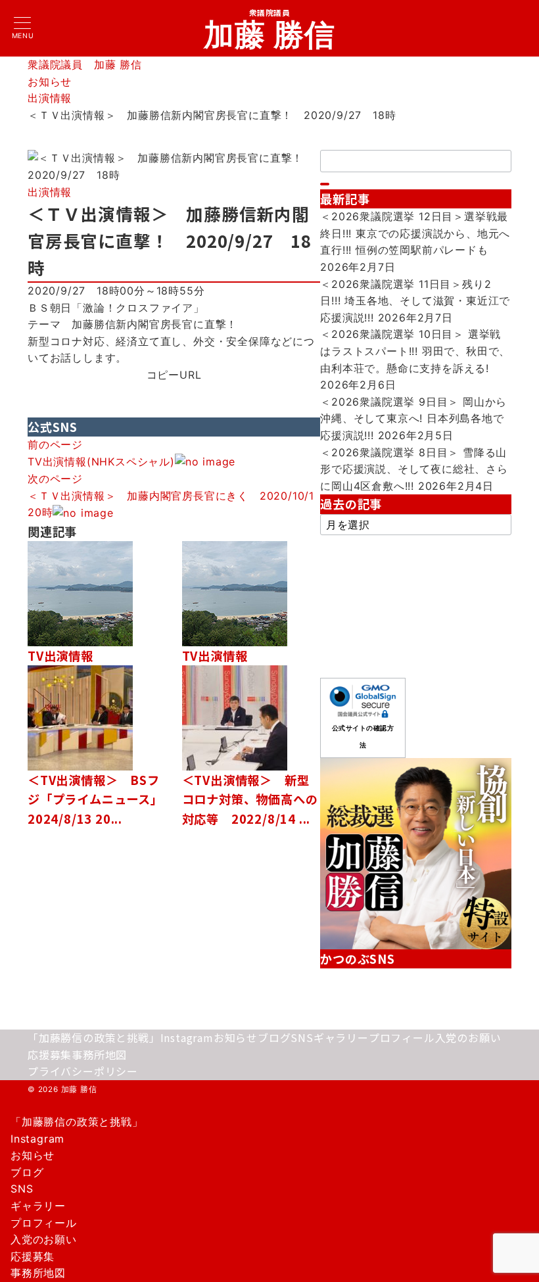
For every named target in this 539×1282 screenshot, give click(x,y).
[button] (174, 392)
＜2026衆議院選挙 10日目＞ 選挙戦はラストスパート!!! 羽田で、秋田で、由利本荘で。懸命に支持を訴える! (415, 350)
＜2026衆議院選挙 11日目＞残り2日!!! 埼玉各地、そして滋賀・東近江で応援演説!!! (415, 300)
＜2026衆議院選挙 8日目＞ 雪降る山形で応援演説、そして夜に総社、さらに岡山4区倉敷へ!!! (414, 469)
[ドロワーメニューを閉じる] (4, 1108)
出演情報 (50, 192)
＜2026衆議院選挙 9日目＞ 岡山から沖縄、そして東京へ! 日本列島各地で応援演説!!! (413, 418)
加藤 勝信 (270, 34)
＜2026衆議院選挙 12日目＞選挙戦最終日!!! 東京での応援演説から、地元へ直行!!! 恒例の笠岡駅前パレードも (415, 233)
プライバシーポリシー (83, 1071)
